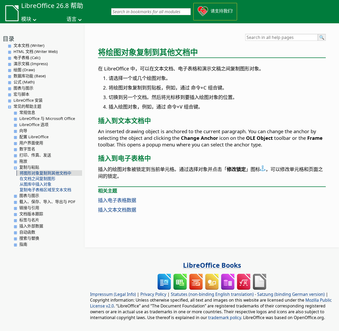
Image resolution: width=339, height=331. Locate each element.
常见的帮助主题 (27, 106)
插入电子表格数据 (117, 200)
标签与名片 (29, 219)
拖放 (23, 161)
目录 (8, 38)
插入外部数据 (31, 226)
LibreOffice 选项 (33, 124)
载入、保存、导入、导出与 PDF (47, 201)
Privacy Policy (153, 294)
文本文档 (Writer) (29, 45)
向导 (23, 130)
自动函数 (27, 232)
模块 (26, 19)
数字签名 (27, 148)
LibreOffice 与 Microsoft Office (47, 118)
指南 (23, 244)
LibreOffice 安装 (28, 100)
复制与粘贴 (29, 167)
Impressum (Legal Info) (113, 294)
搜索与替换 (29, 238)
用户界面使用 (31, 142)
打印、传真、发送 (35, 155)
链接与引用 (29, 207)
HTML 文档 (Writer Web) (36, 51)
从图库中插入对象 (35, 184)
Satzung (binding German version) (291, 294)
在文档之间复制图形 (37, 178)
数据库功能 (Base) (30, 75)
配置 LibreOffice (33, 136)
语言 (71, 19)
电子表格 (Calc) (27, 57)
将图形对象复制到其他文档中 (45, 173)
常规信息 (27, 112)
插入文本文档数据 (117, 209)
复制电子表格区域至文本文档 (45, 189)
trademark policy (224, 317)
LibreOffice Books (212, 265)
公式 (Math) (24, 81)
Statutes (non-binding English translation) (212, 294)
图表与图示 (23, 88)
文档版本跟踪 (31, 213)
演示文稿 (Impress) (31, 63)
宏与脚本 (21, 94)
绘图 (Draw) (24, 69)
